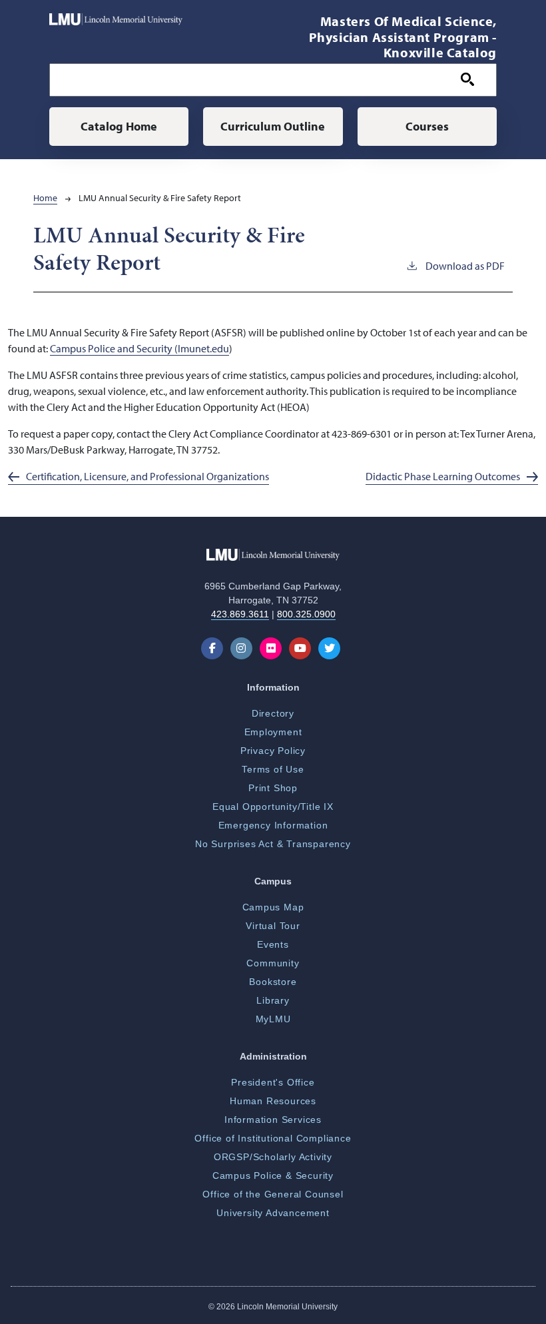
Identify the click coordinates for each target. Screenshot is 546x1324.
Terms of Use (273, 769)
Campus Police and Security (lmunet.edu (139, 348)
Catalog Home (119, 126)
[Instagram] (244, 648)
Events (273, 944)
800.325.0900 (306, 614)
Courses (427, 126)
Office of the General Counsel (272, 1194)
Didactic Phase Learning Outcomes (443, 476)
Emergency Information (273, 825)
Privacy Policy (273, 750)
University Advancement (273, 1212)
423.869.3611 (240, 614)
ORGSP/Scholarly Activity (273, 1157)
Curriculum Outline (272, 126)
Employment (273, 732)
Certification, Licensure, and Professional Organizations (147, 476)
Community (272, 963)
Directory (273, 713)
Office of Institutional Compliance (272, 1138)
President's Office (272, 1082)
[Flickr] (273, 648)
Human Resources (273, 1101)
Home (45, 198)
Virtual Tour (273, 925)
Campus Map (273, 907)
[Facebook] (214, 648)
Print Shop (273, 788)
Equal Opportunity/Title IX (273, 806)
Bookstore (272, 981)
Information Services (273, 1119)
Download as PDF (465, 265)
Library (273, 1000)
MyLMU (273, 1019)
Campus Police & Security (273, 1175)
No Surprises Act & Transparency (273, 843)
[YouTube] (302, 648)
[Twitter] (332, 648)
